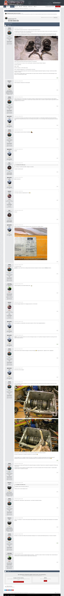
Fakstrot (9, 81)
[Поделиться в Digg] (9, 590)
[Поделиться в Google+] (7, 590)
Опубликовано (18, 116)
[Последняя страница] (10, 25)
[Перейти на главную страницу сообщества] (4, 7)
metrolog (9, 283)
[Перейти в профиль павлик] (9, 196)
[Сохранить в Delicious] (10, 590)
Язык (5, 595)
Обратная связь (12, 595)
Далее (8, 25)
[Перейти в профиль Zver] (9, 168)
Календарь (25, 6)
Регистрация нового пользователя (18, 581)
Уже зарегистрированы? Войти (49, 6)
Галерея (21, 6)
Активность (31, 6)
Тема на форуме (9, 42)
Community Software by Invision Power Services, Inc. (33, 594)
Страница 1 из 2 (14, 25)
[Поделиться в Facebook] (6, 590)
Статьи (17, 6)
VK (9, 40)
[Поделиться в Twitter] (5, 590)
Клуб (8, 6)
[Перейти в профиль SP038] (6, 13)
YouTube (9, 203)
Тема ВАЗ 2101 (54, 595)
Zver (9, 163)
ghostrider (9, 116)
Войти (45, 580)
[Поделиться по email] (11, 590)
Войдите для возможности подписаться (47, 17)
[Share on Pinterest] (13, 590)
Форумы (12, 6)
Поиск (35, 6)
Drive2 (9, 39)
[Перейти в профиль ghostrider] (9, 121)
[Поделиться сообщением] (58, 116)
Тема (8, 595)
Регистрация (58, 6)
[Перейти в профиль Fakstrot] (9, 86)
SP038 (13, 19)
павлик (9, 191)
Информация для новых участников (13, 13)
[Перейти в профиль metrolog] (9, 289)
